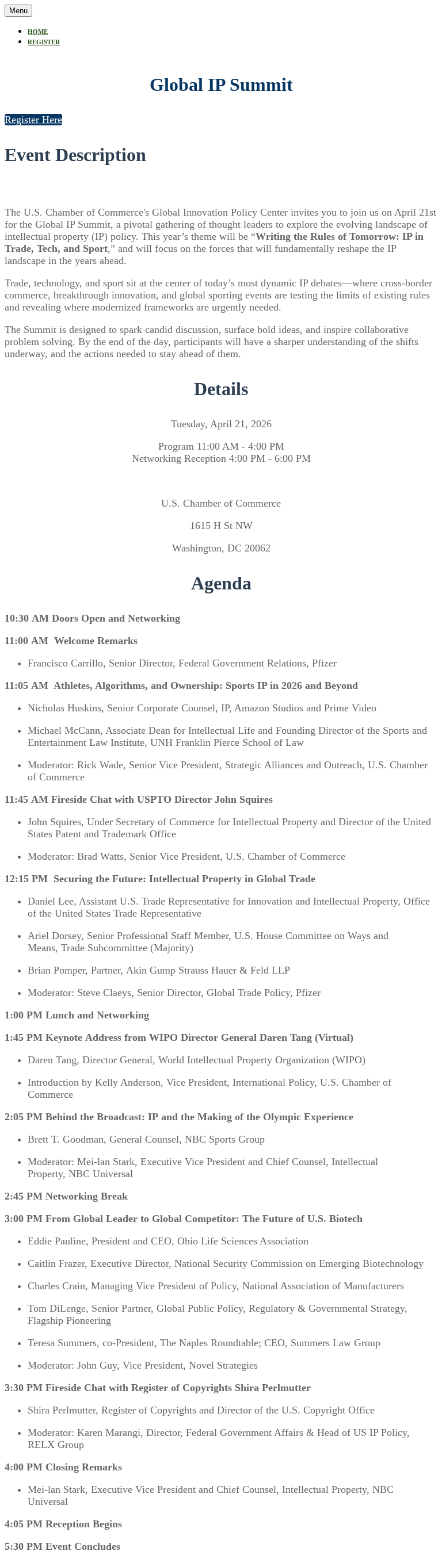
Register (44, 42)
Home (38, 31)
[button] (33, 119)
